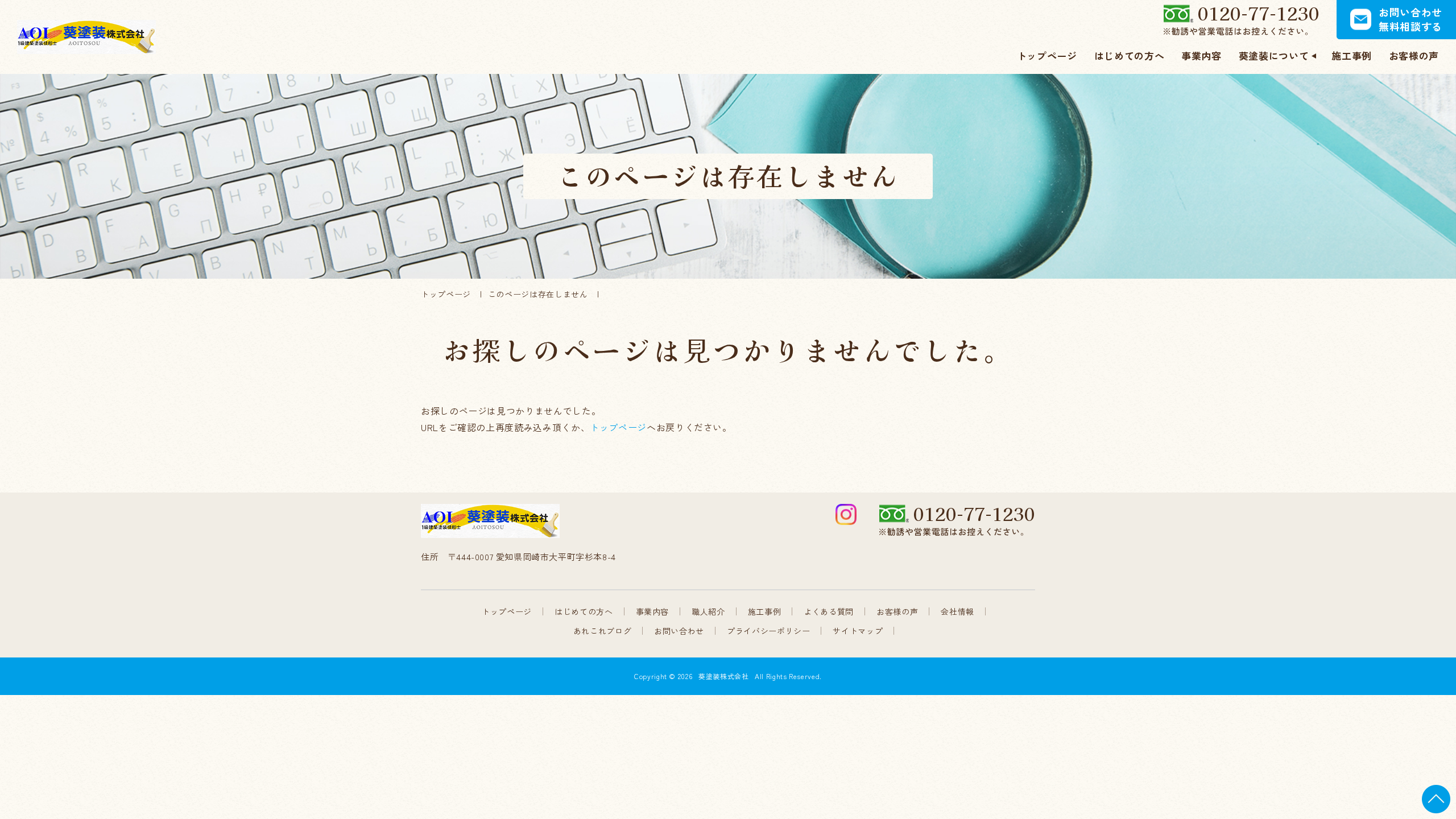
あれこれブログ (602, 630)
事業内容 (652, 611)
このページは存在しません (538, 294)
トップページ (446, 294)
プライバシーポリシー (768, 630)
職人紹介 (708, 611)
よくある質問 (829, 611)
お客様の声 (897, 611)
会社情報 (957, 611)
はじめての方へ (584, 611)
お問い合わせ (679, 630)
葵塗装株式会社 (723, 676)
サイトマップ (858, 630)
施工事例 (764, 611)
